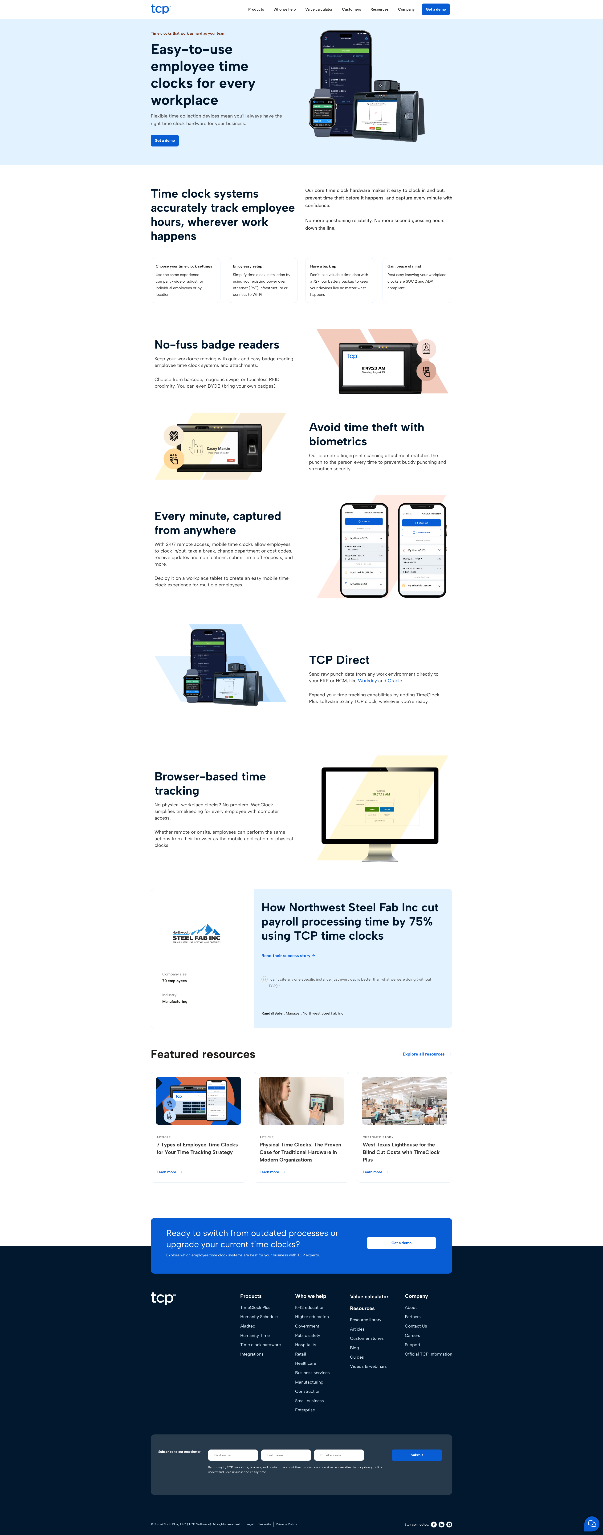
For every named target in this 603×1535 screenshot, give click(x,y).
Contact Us (416, 1326)
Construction (308, 1391)
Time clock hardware (260, 1344)
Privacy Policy (286, 1524)
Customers (351, 9)
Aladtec (247, 1326)
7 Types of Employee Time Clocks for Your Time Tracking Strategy (197, 1148)
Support (412, 1344)
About (411, 1307)
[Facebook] (434, 1524)
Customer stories (367, 1338)
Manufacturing (309, 1382)
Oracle (395, 680)
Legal (249, 1524)
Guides (357, 1357)
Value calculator (319, 9)
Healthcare (305, 1363)
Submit (417, 1455)
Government (307, 1326)
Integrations (252, 1354)
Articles (357, 1329)
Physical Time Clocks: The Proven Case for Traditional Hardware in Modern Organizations (300, 1152)
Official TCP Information (428, 1354)
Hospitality (305, 1344)
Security (264, 1524)
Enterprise (305, 1410)
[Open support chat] (591, 1523)
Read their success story (285, 955)
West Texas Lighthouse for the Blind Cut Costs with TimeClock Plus (401, 1152)
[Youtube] (449, 1524)
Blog (354, 1347)
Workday (367, 680)
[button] (165, 140)
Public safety (307, 1335)
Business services (312, 1372)
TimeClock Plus (255, 1307)
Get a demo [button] (436, 9)
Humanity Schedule (259, 1316)
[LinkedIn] (441, 1524)
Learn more (166, 1172)
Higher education (312, 1316)
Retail (300, 1354)
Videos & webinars (368, 1366)
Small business (309, 1400)
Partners (413, 1316)
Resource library (365, 1319)
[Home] (163, 1298)
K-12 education (310, 1307)
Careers (412, 1335)
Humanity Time (255, 1335)
